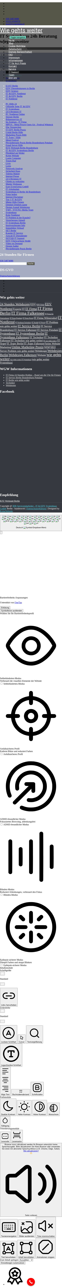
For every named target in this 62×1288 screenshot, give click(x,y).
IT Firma (31, 308)
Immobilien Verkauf (15, 228)
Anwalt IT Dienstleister (16, 236)
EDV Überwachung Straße (18, 241)
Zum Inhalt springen (9, 1260)
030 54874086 (12, 19)
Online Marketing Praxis (27, 347)
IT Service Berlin (29, 326)
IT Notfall (35, 322)
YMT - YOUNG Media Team (19, 210)
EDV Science (12, 91)
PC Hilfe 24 (11, 104)
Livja (8, 163)
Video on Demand (14, 243)
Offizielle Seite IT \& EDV (18, 106)
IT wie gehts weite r (50, 341)
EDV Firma (40, 304)
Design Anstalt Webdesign (18, 207)
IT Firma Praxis (28, 318)
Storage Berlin (12, 117)
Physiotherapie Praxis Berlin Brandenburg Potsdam (29, 142)
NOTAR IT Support (15, 238)
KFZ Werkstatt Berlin (10, 501)
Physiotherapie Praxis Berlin (19, 248)
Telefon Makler (13, 173)
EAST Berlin (12, 86)
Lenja (8, 166)
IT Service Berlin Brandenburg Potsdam (24, 377)
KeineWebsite (6, 511)
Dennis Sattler (12, 246)
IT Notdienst (11, 99)
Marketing (5, 347)
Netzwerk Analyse (14, 168)
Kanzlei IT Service (14, 233)
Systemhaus (11, 212)
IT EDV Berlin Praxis (16, 130)
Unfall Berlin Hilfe (14, 132)
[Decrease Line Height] (2, 1021)
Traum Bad (11, 161)
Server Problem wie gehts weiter (17, 350)
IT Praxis (42, 322)
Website (41, 355)
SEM (47, 347)
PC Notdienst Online (15, 114)
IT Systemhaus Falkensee (24, 335)
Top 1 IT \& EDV (14, 199)
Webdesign (41, 350)
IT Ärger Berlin (15, 343)
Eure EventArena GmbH (17, 186)
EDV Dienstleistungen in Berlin (20, 88)
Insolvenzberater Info (15, 225)
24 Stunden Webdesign (15, 304)
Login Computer (13, 158)
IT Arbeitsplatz (12, 189)
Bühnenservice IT (14, 119)
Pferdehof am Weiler (15, 153)
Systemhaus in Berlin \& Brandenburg (23, 192)
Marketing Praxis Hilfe (16, 135)
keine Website (52, 343)
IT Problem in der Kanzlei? (18, 217)
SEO (52, 347)
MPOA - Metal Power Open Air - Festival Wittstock (29, 124)
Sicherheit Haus (13, 171)
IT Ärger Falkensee (34, 343)
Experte (17, 308)
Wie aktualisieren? (31, 1151)
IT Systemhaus (12, 109)
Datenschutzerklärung (10, 276)
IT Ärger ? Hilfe (13, 137)
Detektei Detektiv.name (16, 204)
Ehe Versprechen (13, 127)
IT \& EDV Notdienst (16, 93)
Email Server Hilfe (14, 145)
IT (23, 308)
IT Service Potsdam (47, 329)
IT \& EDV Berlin (14, 96)
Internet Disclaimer (14, 197)
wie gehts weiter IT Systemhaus (20, 359)
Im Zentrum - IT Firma (16, 122)
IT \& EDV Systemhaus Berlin (20, 150)
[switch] (12, 684)
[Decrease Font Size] (2, 984)
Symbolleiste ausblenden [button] (11, 611)
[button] (1, 532)
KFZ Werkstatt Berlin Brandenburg (22, 148)
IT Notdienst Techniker (23, 322)
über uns (13, 77)
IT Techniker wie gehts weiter (27, 340)
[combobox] (31, 523)
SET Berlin (11, 230)
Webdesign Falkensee (23, 355)
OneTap (18, 602)
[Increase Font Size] (2, 973)
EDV (33, 304)
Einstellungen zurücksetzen (12, 1263)
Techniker (10, 383)
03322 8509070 (13, 21)
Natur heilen (11, 194)
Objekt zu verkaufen (15, 181)
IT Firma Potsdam (16, 318)
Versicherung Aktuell (15, 220)
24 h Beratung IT (13, 111)
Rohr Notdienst (13, 215)
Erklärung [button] (5, 608)
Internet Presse (12, 176)
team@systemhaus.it (15, 24)
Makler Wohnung (14, 184)
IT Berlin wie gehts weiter (18, 380)
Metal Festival (12, 140)
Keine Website (12, 155)
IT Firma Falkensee (27, 313)
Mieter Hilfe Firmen (15, 202)
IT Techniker (36, 337)
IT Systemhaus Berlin (16, 223)
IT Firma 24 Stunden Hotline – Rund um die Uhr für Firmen (33, 375)
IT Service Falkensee (25, 329)
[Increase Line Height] (2, 1011)
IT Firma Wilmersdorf (45, 318)
